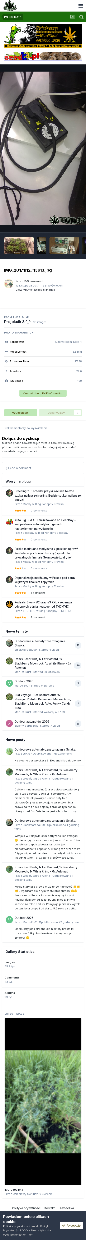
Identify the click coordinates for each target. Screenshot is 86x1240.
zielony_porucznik (26, 725)
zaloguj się (54, 447)
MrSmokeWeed (33, 281)
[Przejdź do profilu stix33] (9, 751)
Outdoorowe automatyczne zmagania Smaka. (45, 749)
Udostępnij (22, 412)
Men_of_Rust (23, 672)
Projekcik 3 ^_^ (17, 321)
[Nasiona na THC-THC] (43, 35)
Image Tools (68, 224)
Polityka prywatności (26, 1208)
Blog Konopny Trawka (49, 504)
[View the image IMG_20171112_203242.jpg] (64, 245)
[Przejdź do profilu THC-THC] (9, 604)
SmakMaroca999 (26, 649)
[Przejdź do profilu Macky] (9, 493)
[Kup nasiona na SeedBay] (43, 55)
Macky (27, 504)
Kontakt (49, 1208)
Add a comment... (21, 468)
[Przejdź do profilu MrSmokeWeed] (8, 283)
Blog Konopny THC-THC (55, 610)
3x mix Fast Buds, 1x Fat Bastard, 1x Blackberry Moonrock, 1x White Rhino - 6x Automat (43, 663)
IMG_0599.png (14, 1189)
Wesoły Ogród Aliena (36, 778)
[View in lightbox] (43, 148)
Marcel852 (22, 685)
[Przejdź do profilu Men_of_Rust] (9, 660)
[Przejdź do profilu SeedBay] (9, 522)
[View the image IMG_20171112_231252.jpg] (19, 245)
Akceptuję (73, 1225)
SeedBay (28, 532)
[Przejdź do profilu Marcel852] (9, 683)
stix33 (26, 753)
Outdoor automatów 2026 (32, 721)
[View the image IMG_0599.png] (43, 1101)
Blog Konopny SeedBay (53, 532)
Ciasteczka (66, 1208)
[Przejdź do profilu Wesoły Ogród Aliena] (9, 772)
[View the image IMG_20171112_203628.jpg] (41, 245)
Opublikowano (52, 753)
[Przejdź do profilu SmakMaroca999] (9, 643)
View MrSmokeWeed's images (35, 289)
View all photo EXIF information (43, 393)
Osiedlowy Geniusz (25, 1194)
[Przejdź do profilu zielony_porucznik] (9, 723)
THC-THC (29, 610)
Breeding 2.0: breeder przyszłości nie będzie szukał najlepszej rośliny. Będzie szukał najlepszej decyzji (48, 495)
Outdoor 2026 (24, 681)
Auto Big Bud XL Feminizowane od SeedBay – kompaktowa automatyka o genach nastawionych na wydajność (45, 524)
